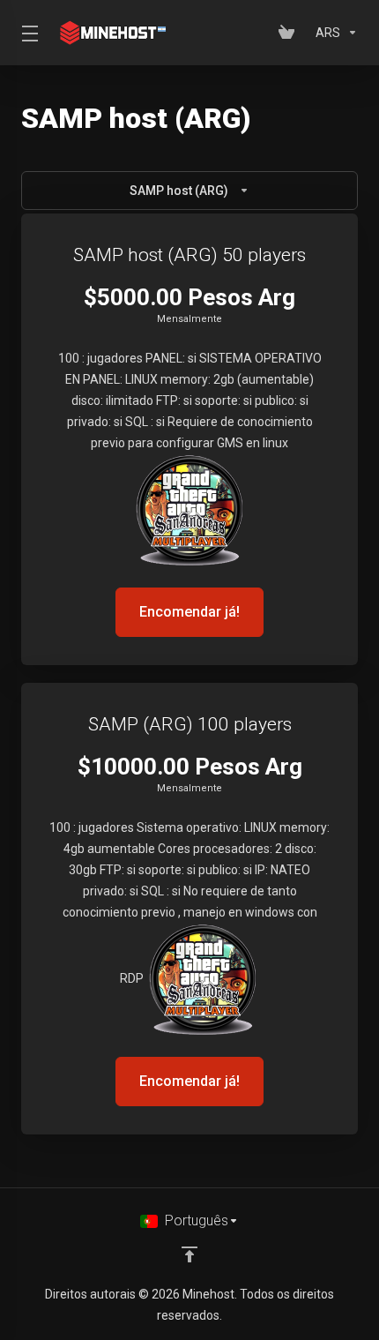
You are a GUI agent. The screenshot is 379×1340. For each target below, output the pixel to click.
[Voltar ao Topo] (189, 1254)
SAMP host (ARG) (179, 190)
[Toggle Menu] (27, 33)
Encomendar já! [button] (189, 611)
